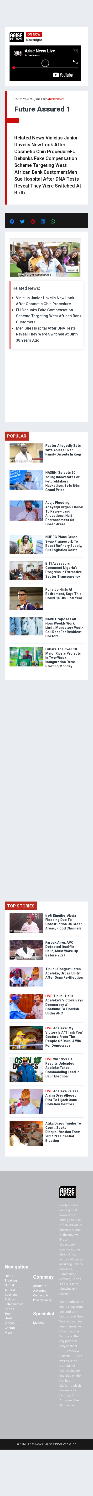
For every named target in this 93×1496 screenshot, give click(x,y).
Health (9, 1318)
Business (11, 1294)
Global (9, 1285)
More (8, 1332)
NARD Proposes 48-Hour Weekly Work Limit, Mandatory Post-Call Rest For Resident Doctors (64, 627)
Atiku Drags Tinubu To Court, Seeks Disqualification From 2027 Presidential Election (63, 1132)
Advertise (39, 1290)
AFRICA (10, 1290)
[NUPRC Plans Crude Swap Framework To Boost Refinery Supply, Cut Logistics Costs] (26, 536)
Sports (9, 1309)
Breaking (11, 1280)
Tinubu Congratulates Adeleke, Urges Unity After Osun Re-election (64, 973)
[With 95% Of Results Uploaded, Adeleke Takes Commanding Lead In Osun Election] (26, 1058)
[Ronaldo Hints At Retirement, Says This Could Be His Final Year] (26, 588)
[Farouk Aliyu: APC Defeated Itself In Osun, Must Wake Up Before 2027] (26, 941)
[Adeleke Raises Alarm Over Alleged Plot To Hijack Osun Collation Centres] (26, 1090)
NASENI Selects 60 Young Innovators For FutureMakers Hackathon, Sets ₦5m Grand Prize (62, 481)
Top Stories (21, 905)
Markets (38, 1322)
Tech (8, 1313)
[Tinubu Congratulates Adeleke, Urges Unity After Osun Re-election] (26, 968)
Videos (10, 1323)
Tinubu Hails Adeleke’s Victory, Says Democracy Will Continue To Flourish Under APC (64, 1004)
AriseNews (55, 99)
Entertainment (14, 1304)
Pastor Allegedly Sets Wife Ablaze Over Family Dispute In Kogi (63, 450)
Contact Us (40, 1295)
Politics (10, 1299)
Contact (10, 1328)
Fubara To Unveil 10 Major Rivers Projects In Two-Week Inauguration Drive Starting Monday (63, 657)
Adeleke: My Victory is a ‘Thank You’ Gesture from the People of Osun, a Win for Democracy (64, 1036)
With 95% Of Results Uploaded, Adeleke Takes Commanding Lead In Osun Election (62, 1067)
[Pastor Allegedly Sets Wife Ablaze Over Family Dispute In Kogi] (26, 444)
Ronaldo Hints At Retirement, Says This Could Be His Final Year (63, 594)
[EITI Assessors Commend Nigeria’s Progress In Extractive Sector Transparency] (26, 562)
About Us (39, 1286)
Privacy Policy (42, 1300)
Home (9, 1275)
